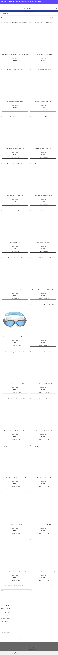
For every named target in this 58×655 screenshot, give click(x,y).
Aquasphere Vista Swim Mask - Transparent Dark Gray (15, 54)
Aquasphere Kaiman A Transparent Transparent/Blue (43, 571)
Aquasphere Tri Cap (15, 242)
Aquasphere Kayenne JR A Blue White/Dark (43, 383)
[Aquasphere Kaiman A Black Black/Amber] (14, 507)
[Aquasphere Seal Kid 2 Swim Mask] (14, 178)
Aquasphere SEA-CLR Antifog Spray (43, 54)
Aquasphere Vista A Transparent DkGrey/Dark (43, 289)
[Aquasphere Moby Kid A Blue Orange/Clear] (14, 366)
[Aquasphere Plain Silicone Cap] (14, 272)
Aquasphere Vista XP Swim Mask (43, 101)
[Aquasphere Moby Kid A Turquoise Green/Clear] (43, 319)
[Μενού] (2, 8)
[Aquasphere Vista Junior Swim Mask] (14, 131)
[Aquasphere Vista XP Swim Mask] (43, 84)
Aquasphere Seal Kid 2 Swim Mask (14, 195)
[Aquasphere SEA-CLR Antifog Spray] (43, 37)
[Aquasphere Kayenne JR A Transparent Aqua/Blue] (14, 460)
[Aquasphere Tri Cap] (14, 225)
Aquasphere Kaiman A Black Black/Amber (15, 524)
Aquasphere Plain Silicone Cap (14, 289)
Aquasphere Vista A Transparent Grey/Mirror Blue (15, 336)
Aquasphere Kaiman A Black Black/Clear (43, 524)
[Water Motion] (27, 8)
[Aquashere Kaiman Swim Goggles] (14, 84)
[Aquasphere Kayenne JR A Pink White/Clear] (43, 413)
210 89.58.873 (4, 621)
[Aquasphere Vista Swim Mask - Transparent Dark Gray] (14, 37)
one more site (31, 647)
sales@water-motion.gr (6, 624)
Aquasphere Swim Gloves (43, 242)
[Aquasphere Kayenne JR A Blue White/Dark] (43, 366)
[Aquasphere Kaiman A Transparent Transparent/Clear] (14, 554)
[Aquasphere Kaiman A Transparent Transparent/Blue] (43, 554)
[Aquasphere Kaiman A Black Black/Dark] (43, 460)
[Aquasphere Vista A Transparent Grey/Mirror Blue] (14, 319)
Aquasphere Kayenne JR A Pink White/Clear (43, 430)
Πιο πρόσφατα (4, 17)
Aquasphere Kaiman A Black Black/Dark (43, 477)
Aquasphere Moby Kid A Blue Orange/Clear (15, 383)
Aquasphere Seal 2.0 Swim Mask (43, 148)
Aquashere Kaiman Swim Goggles (15, 101)
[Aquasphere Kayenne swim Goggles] (43, 178)
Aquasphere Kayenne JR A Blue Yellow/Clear (15, 430)
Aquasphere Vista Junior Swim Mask (15, 148)
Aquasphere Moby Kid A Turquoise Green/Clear (43, 336)
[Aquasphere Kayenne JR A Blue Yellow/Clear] (14, 413)
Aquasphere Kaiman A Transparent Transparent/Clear (15, 571)
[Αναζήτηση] (52, 8)
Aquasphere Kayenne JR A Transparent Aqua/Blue (15, 477)
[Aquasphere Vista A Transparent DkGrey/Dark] (43, 272)
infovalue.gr (32, 649)
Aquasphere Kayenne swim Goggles (43, 195)
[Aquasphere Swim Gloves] (43, 225)
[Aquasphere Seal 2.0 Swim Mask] (43, 131)
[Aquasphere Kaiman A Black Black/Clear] (43, 507)
